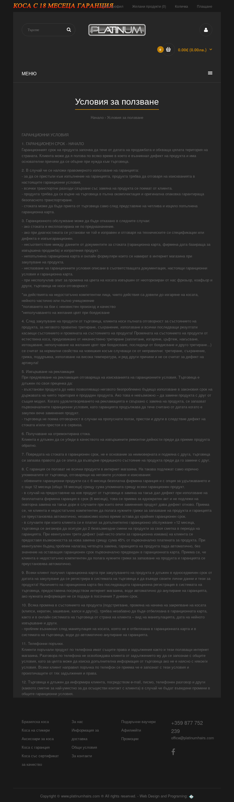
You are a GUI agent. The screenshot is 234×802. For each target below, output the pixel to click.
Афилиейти (131, 730)
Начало (97, 117)
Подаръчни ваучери (138, 721)
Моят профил (112, 6)
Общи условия (84, 747)
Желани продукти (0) (149, 6)
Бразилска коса (35, 721)
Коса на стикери (36, 730)
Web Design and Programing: (164, 796)
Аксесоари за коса (38, 738)
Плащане (204, 6)
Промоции (129, 738)
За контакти (82, 755)
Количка (181, 6)
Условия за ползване (125, 117)
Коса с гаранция (36, 747)
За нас (77, 721)
